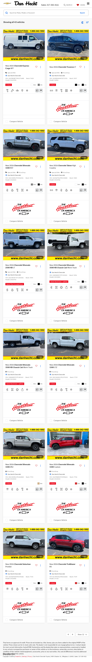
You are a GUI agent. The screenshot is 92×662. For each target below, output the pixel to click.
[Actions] (40, 67)
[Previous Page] (68, 634)
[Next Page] (72, 634)
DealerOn (18, 656)
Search (82, 13)
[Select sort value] (87, 22)
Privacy (30, 656)
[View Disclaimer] (27, 90)
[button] (42, 45)
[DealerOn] (9, 654)
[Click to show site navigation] (88, 3)
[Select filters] (82, 22)
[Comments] (37, 90)
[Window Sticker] (41, 90)
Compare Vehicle (16, 121)
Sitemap (24, 656)
